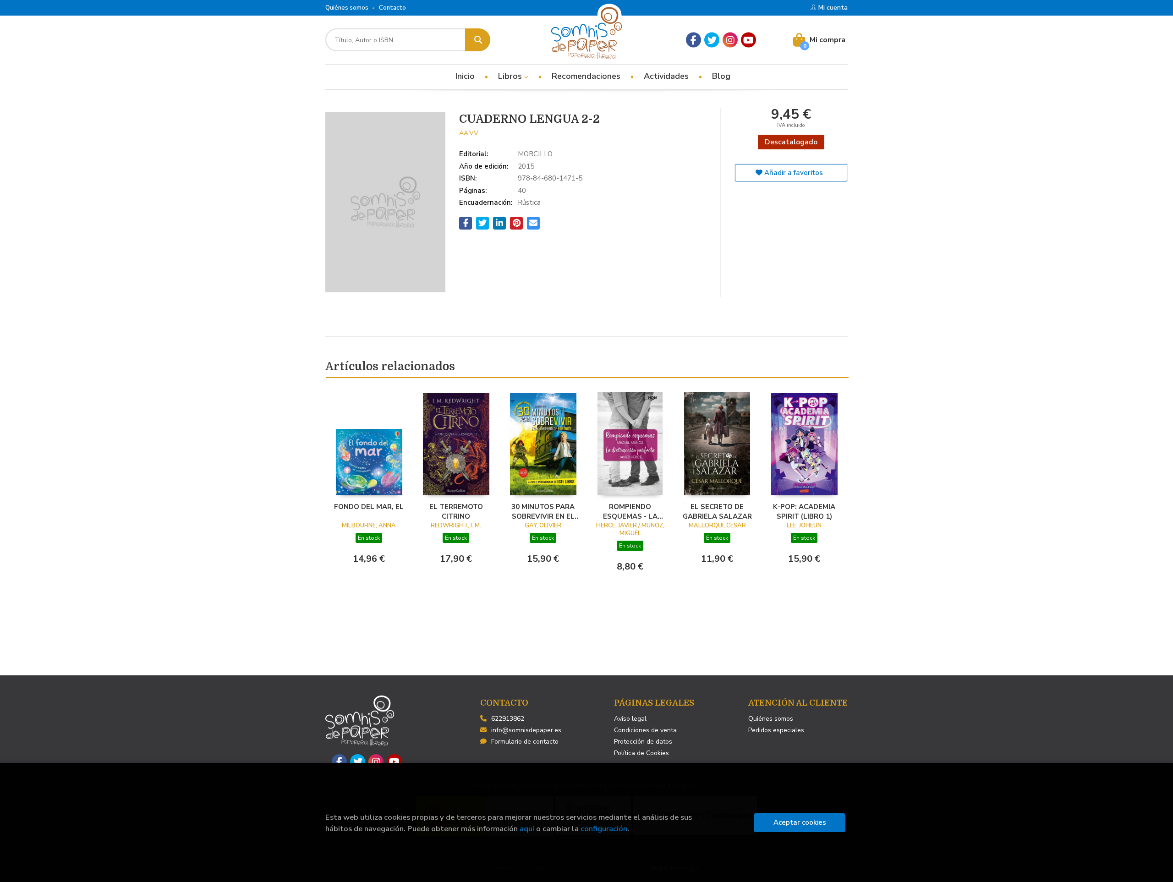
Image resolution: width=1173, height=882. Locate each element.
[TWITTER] (711, 40)
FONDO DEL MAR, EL (369, 506)
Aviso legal (630, 718)
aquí (527, 828)
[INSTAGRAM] (730, 40)
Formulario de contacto (525, 741)
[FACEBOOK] (693, 40)
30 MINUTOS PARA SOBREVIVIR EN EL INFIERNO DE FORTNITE (543, 511)
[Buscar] (477, 39)
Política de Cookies (641, 753)
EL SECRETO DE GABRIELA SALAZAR (717, 511)
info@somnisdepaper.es (526, 730)
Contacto (392, 8)
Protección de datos (643, 741)
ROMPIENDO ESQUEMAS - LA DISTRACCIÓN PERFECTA (630, 511)
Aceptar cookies (799, 822)
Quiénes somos (346, 8)
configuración (604, 828)
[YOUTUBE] (748, 40)
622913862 (507, 718)
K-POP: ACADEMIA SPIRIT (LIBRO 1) (804, 511)
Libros (511, 76)
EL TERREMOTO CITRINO (456, 511)
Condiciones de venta (645, 730)
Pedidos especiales (776, 730)
